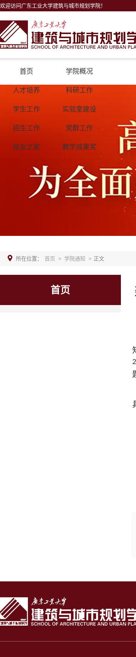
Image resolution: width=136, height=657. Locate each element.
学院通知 (74, 259)
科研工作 (79, 90)
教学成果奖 (79, 147)
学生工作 (26, 109)
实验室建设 (79, 109)
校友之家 (26, 147)
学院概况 (79, 71)
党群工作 (79, 128)
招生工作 (26, 128)
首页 (26, 71)
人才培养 (26, 90)
